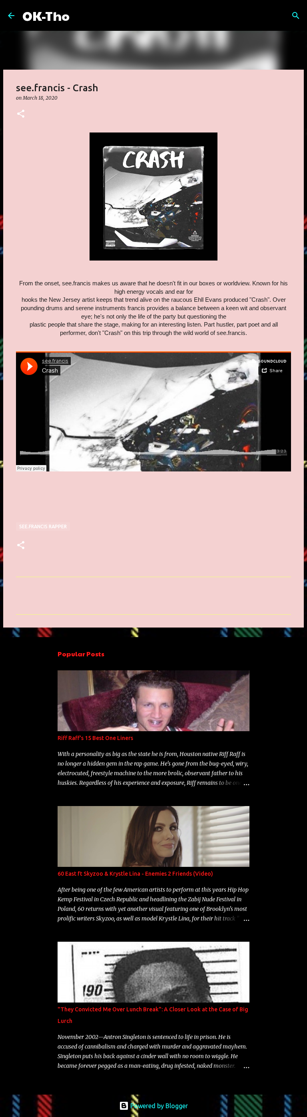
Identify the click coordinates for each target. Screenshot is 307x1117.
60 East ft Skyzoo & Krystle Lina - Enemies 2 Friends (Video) (135, 873)
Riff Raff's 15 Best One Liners (95, 738)
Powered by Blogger (158, 1105)
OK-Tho (46, 15)
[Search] (81, 15)
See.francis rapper (43, 526)
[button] (21, 114)
